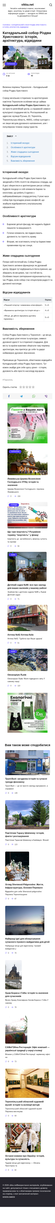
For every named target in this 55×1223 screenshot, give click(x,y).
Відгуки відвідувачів (21, 156)
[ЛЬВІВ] (27, 579)
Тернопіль (11, 64)
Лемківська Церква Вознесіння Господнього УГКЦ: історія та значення (23, 482)
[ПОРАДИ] (27, 526)
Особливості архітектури (23, 147)
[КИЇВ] (27, 629)
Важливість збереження (23, 161)
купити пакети (9, 1197)
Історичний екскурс (20, 143)
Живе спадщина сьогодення (25, 152)
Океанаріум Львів (16, 675)
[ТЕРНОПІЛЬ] (27, 473)
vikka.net (27, 4)
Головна (6, 25)
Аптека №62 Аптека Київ (20, 635)
